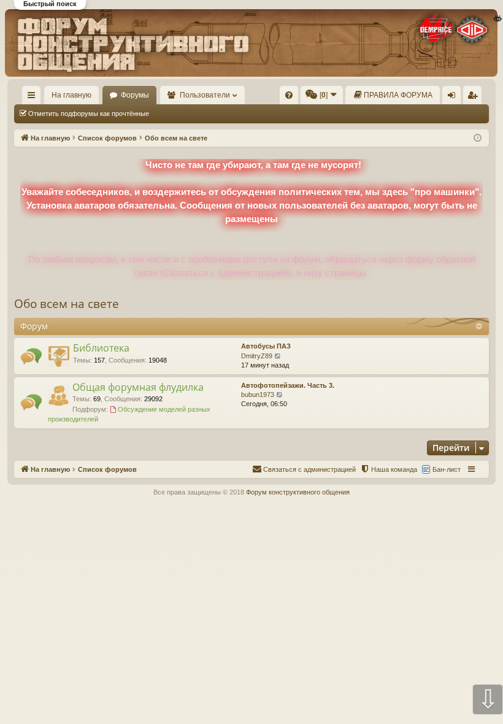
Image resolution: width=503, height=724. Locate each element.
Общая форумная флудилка (138, 387)
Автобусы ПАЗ (266, 346)
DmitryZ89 (256, 356)
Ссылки (34, 97)
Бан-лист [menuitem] (446, 469)
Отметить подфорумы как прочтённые (88, 113)
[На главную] (251, 42)
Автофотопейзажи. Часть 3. (287, 385)
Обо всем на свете (66, 304)
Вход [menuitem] (454, 97)
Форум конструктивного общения (298, 492)
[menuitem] (289, 95)
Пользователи (205, 95)
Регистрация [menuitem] (475, 97)
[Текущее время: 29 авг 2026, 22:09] (478, 138)
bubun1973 (257, 394)
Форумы (135, 95)
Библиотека (101, 348)
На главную (71, 95)
